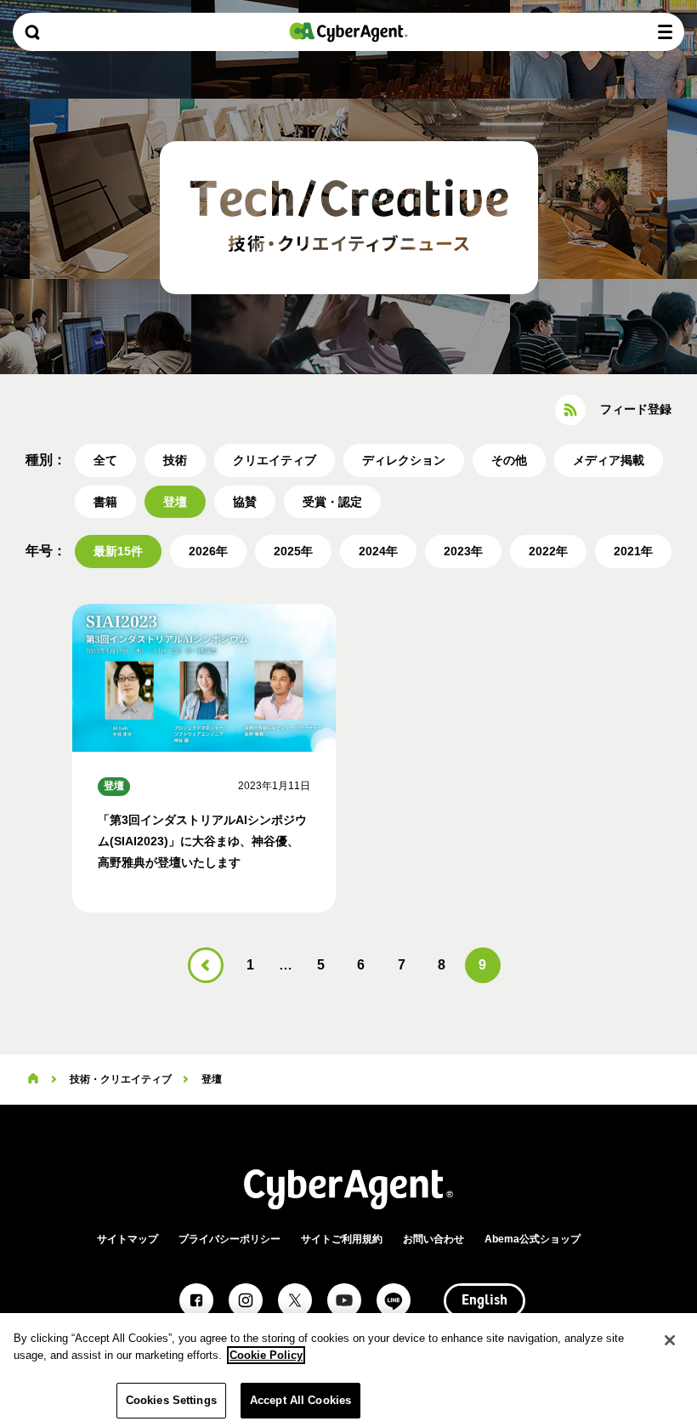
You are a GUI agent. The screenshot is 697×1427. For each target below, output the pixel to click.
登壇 (175, 502)
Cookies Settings (171, 1400)
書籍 (105, 502)
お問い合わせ (433, 1239)
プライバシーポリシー (229, 1239)
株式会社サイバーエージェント (348, 32)
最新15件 (118, 551)
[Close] (669, 1340)
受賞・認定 (332, 502)
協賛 (245, 502)
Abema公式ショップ (532, 1239)
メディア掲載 (608, 460)
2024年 (378, 551)
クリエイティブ (274, 460)
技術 (175, 460)
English (484, 1301)
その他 (509, 460)
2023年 (463, 551)
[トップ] (33, 1079)
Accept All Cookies (300, 1400)
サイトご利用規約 (341, 1239)
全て (105, 460)
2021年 (633, 551)
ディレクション (403, 460)
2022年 (548, 551)
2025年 (293, 551)
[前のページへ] (205, 965)
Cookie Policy (266, 1355)
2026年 (208, 551)
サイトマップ (127, 1239)
